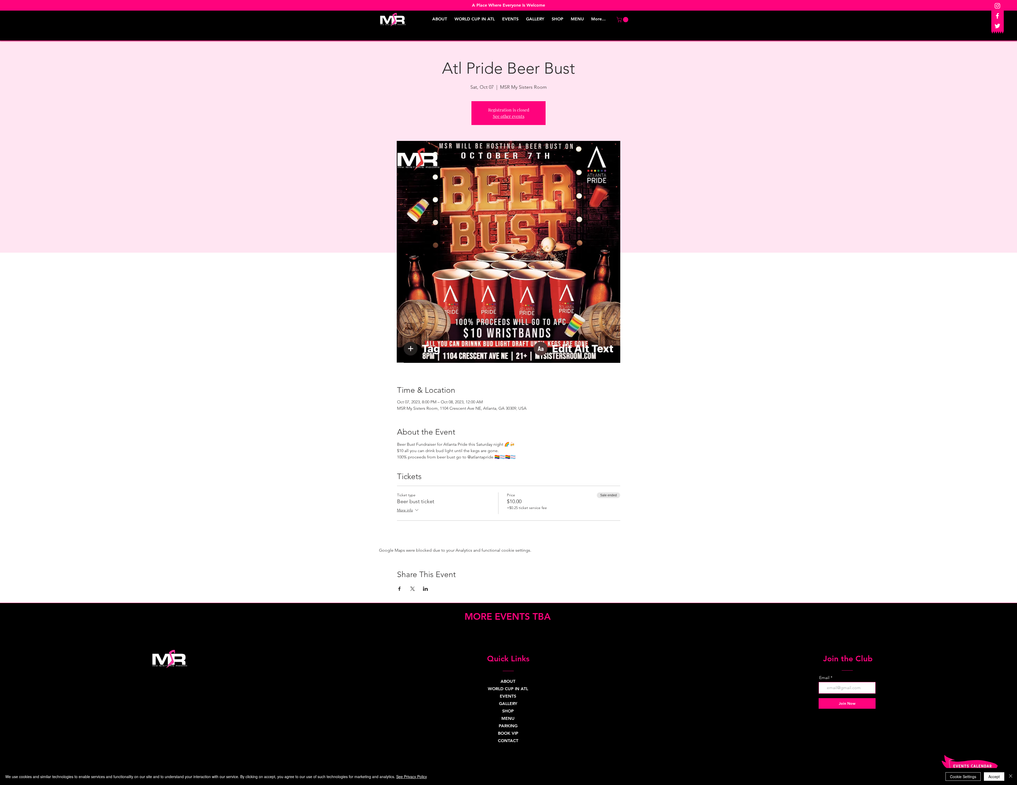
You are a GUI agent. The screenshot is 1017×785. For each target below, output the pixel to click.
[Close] (1010, 776)
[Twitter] (997, 26)
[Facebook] (997, 16)
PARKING (508, 725)
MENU (508, 718)
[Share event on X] (412, 589)
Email (824, 678)
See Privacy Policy (411, 776)
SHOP (508, 710)
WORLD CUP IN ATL (508, 688)
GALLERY (508, 703)
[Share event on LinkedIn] (425, 589)
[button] (623, 19)
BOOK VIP (508, 733)
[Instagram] (997, 6)
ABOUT (508, 681)
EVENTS (508, 696)
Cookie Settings (963, 776)
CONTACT (508, 740)
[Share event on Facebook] (399, 589)
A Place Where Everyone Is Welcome (508, 5)
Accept (994, 776)
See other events (508, 116)
